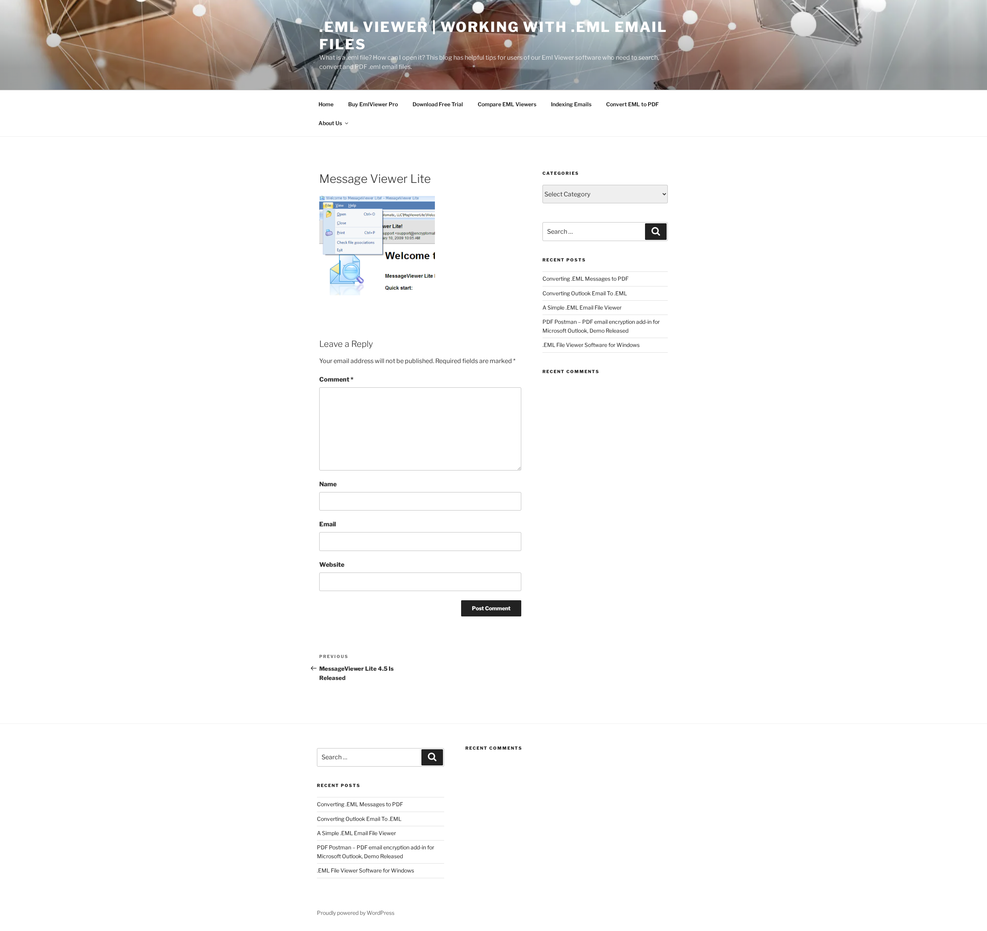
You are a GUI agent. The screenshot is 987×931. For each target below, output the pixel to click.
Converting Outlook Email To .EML (584, 293)
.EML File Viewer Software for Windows (591, 345)
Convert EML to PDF (632, 104)
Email (327, 524)
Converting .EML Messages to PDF (585, 278)
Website (331, 564)
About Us (330, 123)
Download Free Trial (438, 104)
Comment (336, 379)
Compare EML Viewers (507, 104)
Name (328, 484)
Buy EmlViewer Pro (373, 104)
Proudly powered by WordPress (355, 912)
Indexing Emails (571, 104)
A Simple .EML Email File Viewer (582, 307)
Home (325, 104)
